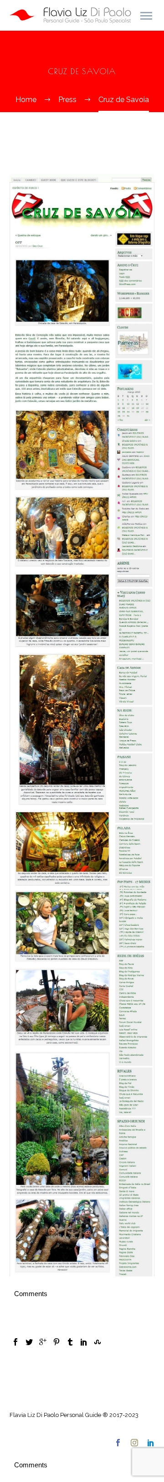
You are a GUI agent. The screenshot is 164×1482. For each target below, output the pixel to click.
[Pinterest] (56, 1342)
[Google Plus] (42, 1342)
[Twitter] (29, 1342)
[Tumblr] (70, 1342)
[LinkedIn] (83, 1342)
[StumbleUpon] (97, 1342)
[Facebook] (15, 1342)
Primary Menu (146, 16)
